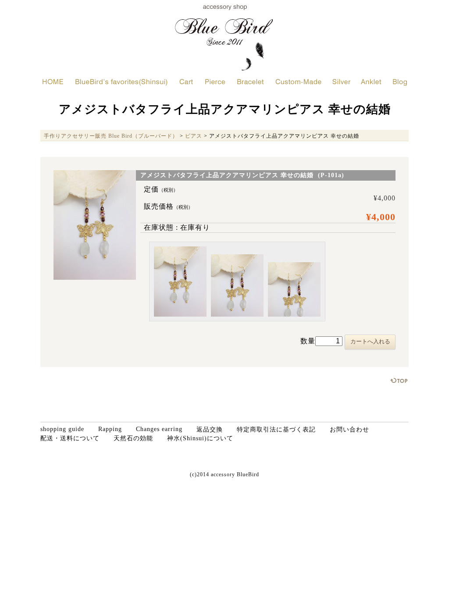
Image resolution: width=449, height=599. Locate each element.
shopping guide (62, 429)
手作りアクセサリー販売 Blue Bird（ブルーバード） (111, 136)
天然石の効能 (133, 438)
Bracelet (250, 82)
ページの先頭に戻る (399, 380)
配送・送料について (70, 438)
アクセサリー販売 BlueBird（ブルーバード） (224, 37)
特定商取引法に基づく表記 (276, 429)
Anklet (371, 82)
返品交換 (209, 429)
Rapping (110, 429)
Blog (400, 82)
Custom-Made (298, 82)
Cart (186, 82)
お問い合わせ (349, 429)
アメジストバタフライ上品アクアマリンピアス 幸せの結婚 (225, 109)
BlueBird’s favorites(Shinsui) (121, 82)
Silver (341, 82)
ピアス (193, 136)
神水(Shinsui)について (200, 438)
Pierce (215, 82)
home (53, 82)
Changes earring (159, 429)
